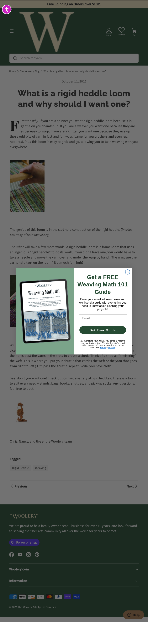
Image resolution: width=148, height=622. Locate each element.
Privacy (111, 347)
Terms (103, 347)
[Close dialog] (127, 272)
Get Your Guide (103, 330)
